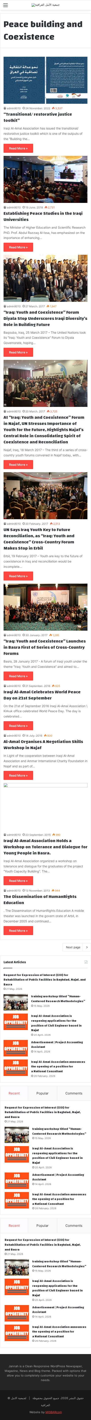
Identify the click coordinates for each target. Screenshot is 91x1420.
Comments (73, 1093)
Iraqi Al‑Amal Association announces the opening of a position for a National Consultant (58, 1066)
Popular (42, 1093)
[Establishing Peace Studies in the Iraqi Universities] (45, 179)
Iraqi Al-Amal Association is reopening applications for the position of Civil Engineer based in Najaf (56, 1023)
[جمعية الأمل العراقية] (46, 5)
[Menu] (5, 7)
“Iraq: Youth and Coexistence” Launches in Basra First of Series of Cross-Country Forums (45, 647)
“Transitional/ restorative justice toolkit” (38, 117)
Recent (14, 1093)
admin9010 (14, 108)
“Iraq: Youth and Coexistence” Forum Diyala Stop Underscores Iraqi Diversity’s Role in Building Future (45, 318)
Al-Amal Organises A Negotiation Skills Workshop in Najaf (43, 744)
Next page (73, 947)
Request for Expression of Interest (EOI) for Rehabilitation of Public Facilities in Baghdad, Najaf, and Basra (45, 979)
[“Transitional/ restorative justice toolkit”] (45, 80)
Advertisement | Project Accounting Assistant (57, 1045)
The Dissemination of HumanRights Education (40, 899)
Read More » (18, 148)
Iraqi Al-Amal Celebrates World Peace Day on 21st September (42, 695)
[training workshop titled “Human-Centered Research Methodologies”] (16, 1002)
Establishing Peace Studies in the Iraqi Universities (43, 216)
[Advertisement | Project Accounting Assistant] (16, 1048)
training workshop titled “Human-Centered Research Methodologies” (58, 999)
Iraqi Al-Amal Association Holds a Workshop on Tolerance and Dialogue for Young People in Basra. (45, 847)
